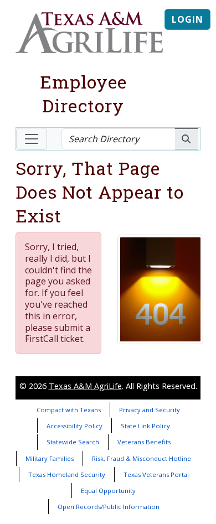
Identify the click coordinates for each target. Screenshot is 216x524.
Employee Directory (83, 93)
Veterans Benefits (144, 442)
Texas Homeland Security (66, 474)
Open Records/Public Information (109, 506)
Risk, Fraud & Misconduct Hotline (141, 458)
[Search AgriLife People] (186, 138)
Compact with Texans (69, 410)
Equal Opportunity (108, 490)
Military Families (49, 458)
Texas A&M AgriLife (85, 386)
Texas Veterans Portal (156, 474)
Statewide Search (73, 442)
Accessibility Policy (74, 426)
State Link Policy (145, 426)
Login (187, 19)
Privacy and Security (149, 410)
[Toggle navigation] (31, 139)
